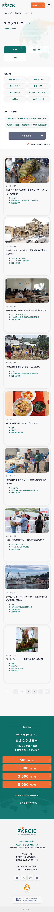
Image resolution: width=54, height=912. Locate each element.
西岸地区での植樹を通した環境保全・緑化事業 (27, 118)
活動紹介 (18, 13)
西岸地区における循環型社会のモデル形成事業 (28, 125)
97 (47, 691)
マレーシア (16, 92)
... (41, 691)
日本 (16, 99)
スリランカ (40, 79)
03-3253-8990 (28, 866)
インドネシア (40, 99)
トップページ (8, 13)
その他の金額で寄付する (28, 795)
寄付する (35, 5)
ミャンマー (40, 86)
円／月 (27, 759)
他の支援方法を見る (28, 803)
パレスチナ (16, 86)
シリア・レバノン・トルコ (40, 92)
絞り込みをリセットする (40, 144)
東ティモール (16, 79)
